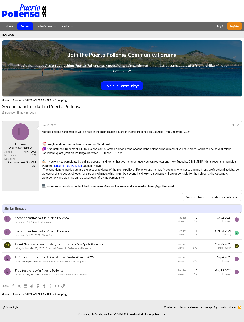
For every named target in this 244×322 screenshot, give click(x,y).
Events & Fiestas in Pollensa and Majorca (68, 248)
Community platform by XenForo (110, 314)
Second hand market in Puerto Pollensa (42, 218)
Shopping (46, 221)
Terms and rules (189, 307)
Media (65, 26)
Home (9, 26)
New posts (8, 34)
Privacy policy (209, 307)
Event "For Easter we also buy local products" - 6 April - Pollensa (59, 244)
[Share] (232, 125)
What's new (45, 26)
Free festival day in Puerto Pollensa (39, 270)
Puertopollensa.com (155, 314)
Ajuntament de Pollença (67, 165)
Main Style (11, 307)
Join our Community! (122, 86)
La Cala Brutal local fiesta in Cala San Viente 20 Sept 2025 (54, 257)
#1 (238, 125)
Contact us (170, 307)
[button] (55, 26)
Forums (25, 26)
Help (223, 307)
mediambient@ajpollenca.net (156, 186)
